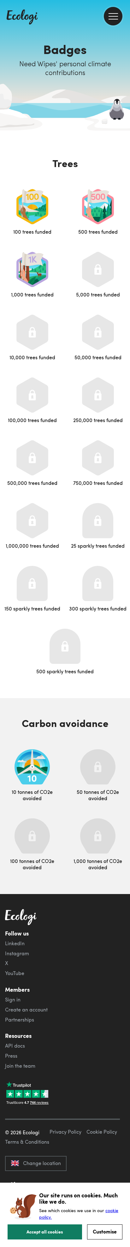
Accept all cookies (45, 1231)
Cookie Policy (101, 1132)
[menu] (113, 16)
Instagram (17, 953)
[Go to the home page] (22, 17)
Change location (42, 1163)
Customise (105, 1231)
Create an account (26, 1009)
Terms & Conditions (27, 1142)
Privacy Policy (65, 1132)
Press (11, 1056)
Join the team (20, 1066)
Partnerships (19, 1020)
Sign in (13, 999)
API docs (15, 1046)
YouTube (14, 973)
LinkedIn (15, 943)
